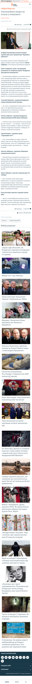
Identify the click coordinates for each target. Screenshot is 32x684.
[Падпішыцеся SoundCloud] (20, 657)
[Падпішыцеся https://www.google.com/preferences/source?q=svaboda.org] (2, 657)
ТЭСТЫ (17, 682)
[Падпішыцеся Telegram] (27, 657)
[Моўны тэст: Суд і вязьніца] (16, 266)
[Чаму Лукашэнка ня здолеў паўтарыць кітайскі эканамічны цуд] (16, 411)
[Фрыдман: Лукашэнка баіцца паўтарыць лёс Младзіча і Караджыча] (16, 310)
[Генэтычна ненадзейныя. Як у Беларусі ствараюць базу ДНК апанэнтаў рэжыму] (16, 362)
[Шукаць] (25, 682)
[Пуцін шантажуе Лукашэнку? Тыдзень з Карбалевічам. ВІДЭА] (16, 287)
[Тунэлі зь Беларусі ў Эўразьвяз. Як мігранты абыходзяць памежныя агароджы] (16, 604)
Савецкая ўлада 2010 (8, 9)
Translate (25, 1)
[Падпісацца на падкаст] (16, 657)
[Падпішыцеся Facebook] (6, 657)
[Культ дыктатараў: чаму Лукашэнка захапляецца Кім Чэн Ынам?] (16, 388)
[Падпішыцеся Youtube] (13, 657)
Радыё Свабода (5, 18)
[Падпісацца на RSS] (2, 661)
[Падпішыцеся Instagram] (24, 657)
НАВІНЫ (7, 682)
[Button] (18, 25)
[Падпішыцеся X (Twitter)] (9, 657)
